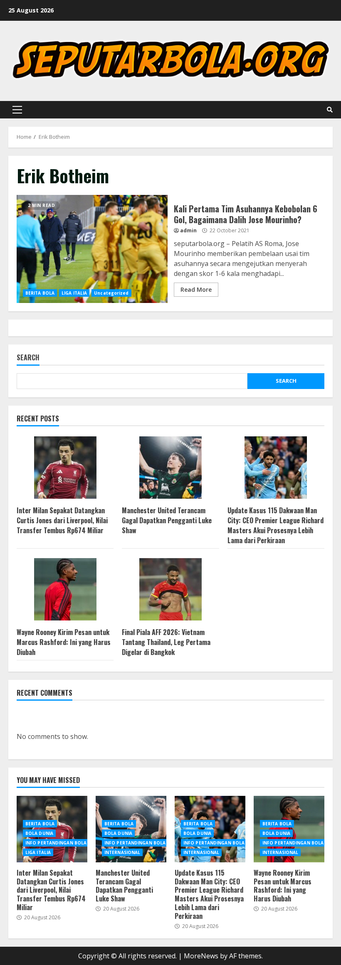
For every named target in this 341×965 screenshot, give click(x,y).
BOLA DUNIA (39, 833)
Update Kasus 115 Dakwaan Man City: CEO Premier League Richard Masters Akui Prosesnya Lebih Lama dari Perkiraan (275, 525)
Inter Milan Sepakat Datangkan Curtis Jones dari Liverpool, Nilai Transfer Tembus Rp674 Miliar (62, 520)
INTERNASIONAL (122, 852)
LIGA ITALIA (74, 293)
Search (28, 358)
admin (188, 230)
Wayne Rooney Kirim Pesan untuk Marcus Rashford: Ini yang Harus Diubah (64, 642)
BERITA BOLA (39, 293)
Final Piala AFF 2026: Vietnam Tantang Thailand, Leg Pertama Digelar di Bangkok (166, 642)
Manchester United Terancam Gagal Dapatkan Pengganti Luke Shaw (167, 520)
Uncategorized (111, 293)
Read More (196, 289)
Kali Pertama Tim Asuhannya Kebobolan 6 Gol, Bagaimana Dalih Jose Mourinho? (92, 249)
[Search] (330, 110)
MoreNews (201, 955)
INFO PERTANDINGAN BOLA (55, 843)
